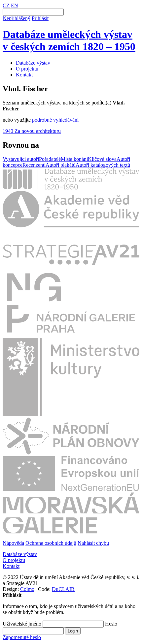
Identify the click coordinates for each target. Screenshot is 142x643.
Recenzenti (34, 165)
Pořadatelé (50, 159)
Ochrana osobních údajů (50, 543)
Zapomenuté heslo (22, 637)
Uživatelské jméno (22, 624)
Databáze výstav (33, 63)
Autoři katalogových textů (103, 165)
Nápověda (13, 543)
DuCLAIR (63, 589)
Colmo (27, 589)
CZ (6, 5)
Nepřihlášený (16, 18)
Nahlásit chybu (93, 543)
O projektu (27, 69)
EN (14, 5)
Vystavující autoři (21, 159)
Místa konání (74, 159)
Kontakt (24, 74)
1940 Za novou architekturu (32, 131)
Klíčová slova (102, 159)
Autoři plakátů (61, 165)
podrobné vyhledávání (55, 120)
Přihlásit (40, 18)
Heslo (111, 624)
